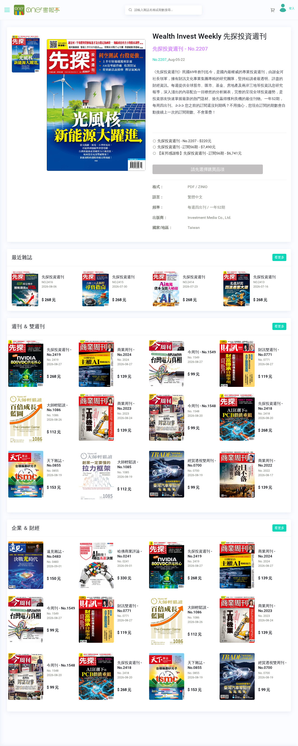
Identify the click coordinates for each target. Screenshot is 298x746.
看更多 (279, 257)
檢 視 (25, 362)
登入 (292, 8)
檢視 (25, 288)
